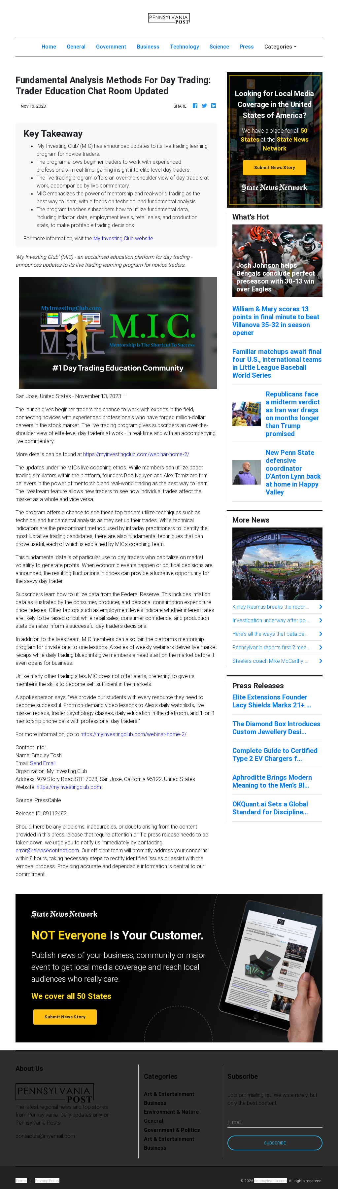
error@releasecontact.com (47, 850)
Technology (184, 46)
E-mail (234, 1122)
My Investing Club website (123, 238)
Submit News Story (274, 167)
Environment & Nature (171, 1111)
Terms (21, 1180)
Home (51, 46)
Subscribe (275, 1143)
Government (111, 46)
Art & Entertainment (169, 1094)
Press (247, 46)
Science (219, 46)
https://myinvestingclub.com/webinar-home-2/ (136, 454)
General (76, 46)
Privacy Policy (47, 1180)
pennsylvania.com (270, 1180)
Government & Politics (172, 1130)
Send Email (42, 763)
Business (148, 46)
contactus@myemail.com (45, 1136)
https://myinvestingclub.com (69, 787)
